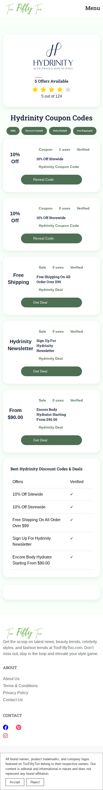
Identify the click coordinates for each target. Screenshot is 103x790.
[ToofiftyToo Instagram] (5, 736)
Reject (35, 782)
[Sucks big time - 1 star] (35, 89)
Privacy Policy (15, 693)
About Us (11, 679)
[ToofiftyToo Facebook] (6, 727)
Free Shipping (84, 131)
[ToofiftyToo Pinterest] (18, 727)
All (13, 131)
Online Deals (60, 131)
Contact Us (13, 700)
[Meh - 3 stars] (52, 89)
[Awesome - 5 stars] (68, 89)
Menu (92, 8)
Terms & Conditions (20, 686)
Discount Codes (34, 131)
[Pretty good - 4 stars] (60, 89)
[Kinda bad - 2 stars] (43, 89)
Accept (15, 782)
